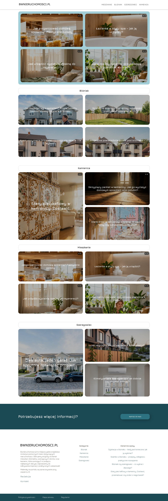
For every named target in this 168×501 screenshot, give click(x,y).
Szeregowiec (130, 5)
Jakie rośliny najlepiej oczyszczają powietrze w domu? (116, 65)
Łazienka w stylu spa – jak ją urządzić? (116, 30)
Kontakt (24, 481)
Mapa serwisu (48, 497)
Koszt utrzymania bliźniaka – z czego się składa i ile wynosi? (50, 142)
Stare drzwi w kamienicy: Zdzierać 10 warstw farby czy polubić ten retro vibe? (117, 223)
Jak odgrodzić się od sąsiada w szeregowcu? (117, 345)
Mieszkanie (107, 5)
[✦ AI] (63, 239)
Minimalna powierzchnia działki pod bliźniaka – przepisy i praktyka (117, 142)
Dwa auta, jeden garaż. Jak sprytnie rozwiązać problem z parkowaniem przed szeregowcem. (51, 362)
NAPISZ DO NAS (135, 417)
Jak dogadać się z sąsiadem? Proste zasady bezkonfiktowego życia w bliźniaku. (50, 109)
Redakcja (25, 476)
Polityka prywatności (26, 497)
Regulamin (65, 497)
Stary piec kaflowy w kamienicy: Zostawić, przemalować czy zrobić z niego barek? (51, 206)
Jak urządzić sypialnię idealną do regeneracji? (51, 65)
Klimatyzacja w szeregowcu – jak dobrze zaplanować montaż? (117, 380)
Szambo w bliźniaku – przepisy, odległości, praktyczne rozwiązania (117, 109)
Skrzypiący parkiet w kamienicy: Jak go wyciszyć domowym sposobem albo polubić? (117, 188)
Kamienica (144, 5)
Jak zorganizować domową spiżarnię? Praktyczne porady (51, 30)
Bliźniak (118, 5)
